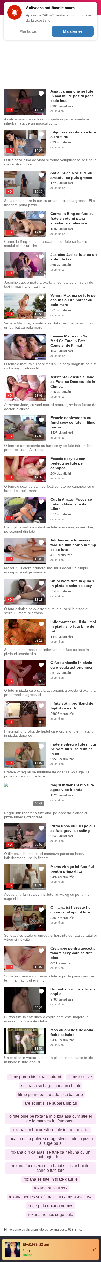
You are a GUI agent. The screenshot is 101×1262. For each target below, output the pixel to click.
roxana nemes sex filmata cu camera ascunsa (50, 1197)
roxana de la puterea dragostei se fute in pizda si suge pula (50, 1141)
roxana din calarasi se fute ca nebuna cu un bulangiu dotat (50, 1154)
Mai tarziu (28, 31)
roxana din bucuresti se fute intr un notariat (50, 1130)
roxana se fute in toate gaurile (51, 1179)
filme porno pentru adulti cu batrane (50, 1094)
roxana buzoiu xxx (50, 1188)
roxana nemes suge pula (50, 1214)
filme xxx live (80, 1077)
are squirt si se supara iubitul (50, 1103)
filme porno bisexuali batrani (35, 1077)
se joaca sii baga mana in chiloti (50, 1085)
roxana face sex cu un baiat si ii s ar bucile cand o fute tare (50, 1168)
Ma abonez (73, 31)
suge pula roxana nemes (50, 1206)
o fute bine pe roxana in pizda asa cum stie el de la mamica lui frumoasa (50, 1118)
